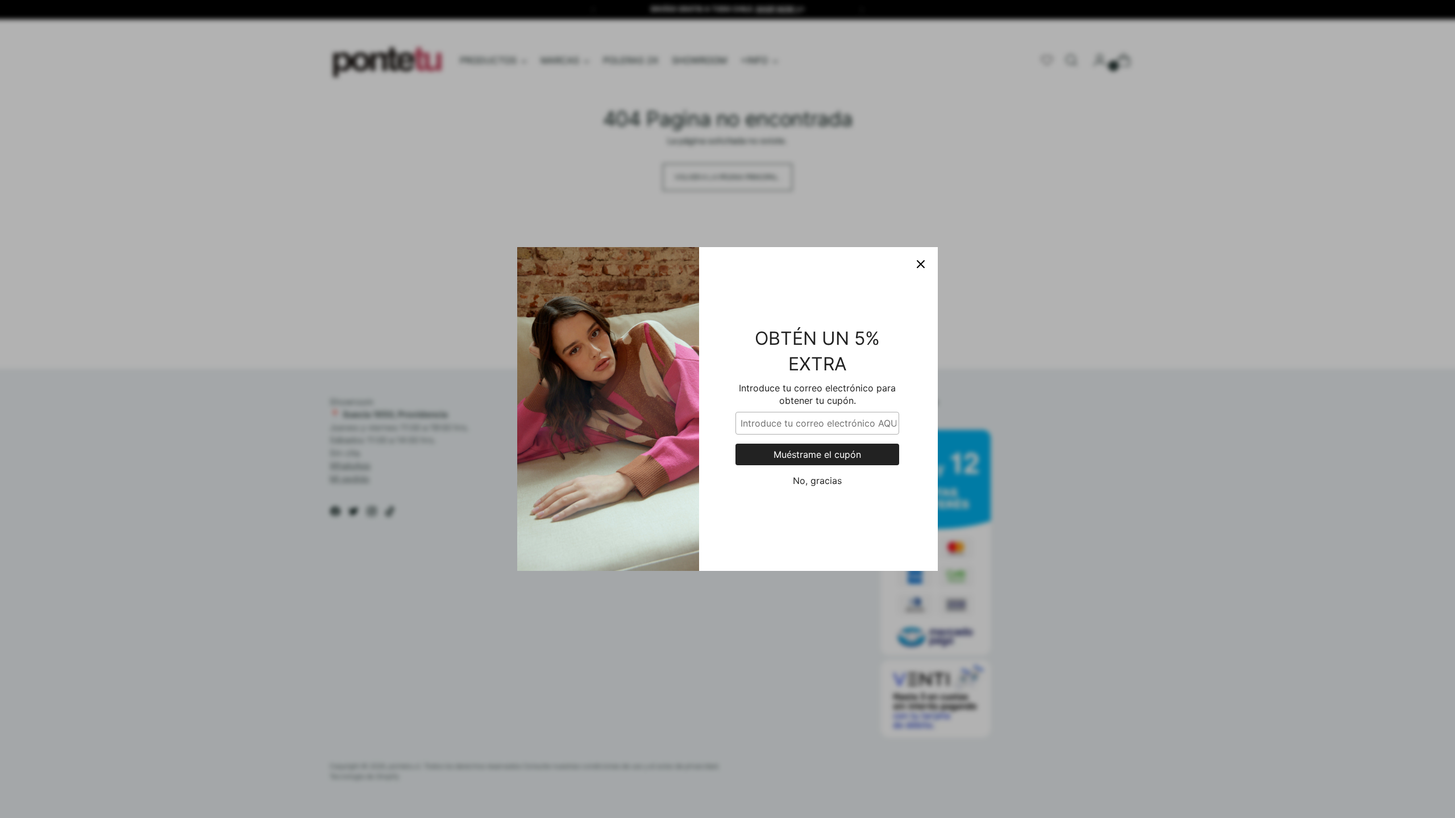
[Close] (921, 264)
